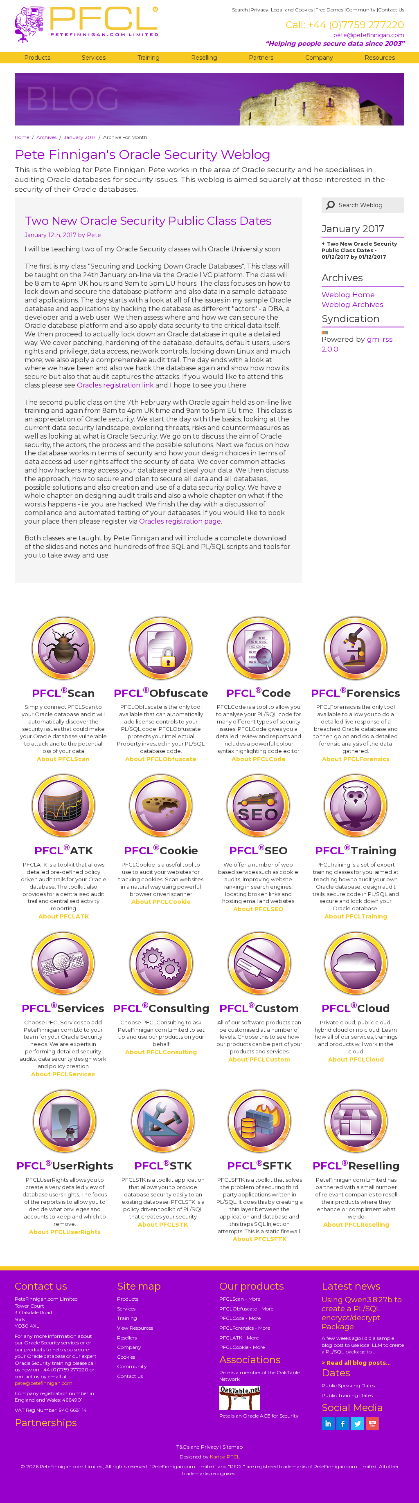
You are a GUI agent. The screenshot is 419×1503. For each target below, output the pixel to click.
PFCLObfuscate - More (246, 1309)
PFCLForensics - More (244, 1328)
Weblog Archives (352, 304)
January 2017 (80, 137)
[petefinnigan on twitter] (357, 1423)
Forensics (355, 693)
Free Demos (329, 10)
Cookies (126, 1357)
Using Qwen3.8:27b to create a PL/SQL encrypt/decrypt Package (362, 1313)
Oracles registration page (180, 521)
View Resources (135, 1328)
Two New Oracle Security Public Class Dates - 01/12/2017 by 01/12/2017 (359, 250)
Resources (380, 57)
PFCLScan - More (239, 1299)
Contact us (130, 1376)
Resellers (127, 1338)
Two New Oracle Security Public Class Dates (148, 221)
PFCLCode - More (240, 1318)
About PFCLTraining (355, 916)
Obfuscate (161, 693)
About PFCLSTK (163, 1224)
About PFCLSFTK (259, 1239)
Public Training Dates (347, 1395)
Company (319, 57)
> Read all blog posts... (356, 1362)
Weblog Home (348, 294)
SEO (258, 850)
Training (148, 57)
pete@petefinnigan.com (368, 35)
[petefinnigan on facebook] (342, 1423)
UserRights (64, 1165)
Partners (261, 57)
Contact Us (391, 10)
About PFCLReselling (356, 1224)
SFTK (259, 1165)
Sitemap (233, 1447)
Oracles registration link (116, 385)
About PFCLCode (259, 759)
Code (258, 693)
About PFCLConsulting (161, 1052)
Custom (259, 1008)
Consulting (161, 1008)
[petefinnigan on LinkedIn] (328, 1423)
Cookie (161, 850)
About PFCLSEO (258, 909)
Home (22, 137)
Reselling (204, 57)
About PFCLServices (63, 1074)
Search (240, 10)
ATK (63, 850)
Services (94, 57)
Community (361, 10)
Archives (46, 137)
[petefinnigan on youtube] (372, 1423)
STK (163, 1165)
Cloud (356, 1008)
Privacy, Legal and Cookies (281, 10)
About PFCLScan (63, 759)
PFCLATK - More (239, 1338)
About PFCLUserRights (65, 1232)
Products (37, 57)
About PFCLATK (63, 916)
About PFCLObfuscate (160, 759)
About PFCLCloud (356, 1059)
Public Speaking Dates (348, 1385)
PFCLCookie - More (242, 1347)
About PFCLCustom (259, 1059)
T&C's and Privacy (197, 1447)
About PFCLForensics (356, 759)
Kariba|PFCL (225, 1457)
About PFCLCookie (161, 901)
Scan (63, 693)
